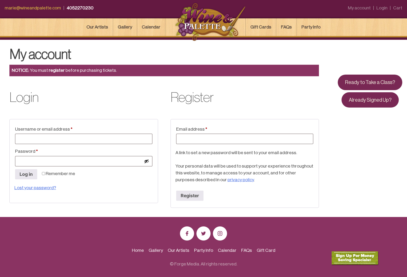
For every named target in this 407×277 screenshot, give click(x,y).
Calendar (151, 27)
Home (138, 250)
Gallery (125, 27)
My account (359, 8)
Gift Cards (260, 27)
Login (381, 8)
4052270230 (80, 8)
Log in (26, 174)
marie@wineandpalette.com (33, 8)
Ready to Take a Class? (370, 82)
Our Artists (97, 27)
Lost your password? (35, 187)
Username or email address (52, 129)
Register (190, 195)
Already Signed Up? (370, 100)
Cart (397, 8)
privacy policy (241, 179)
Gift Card (266, 250)
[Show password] (146, 161)
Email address (200, 129)
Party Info (311, 27)
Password (35, 151)
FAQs (286, 27)
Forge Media (186, 264)
